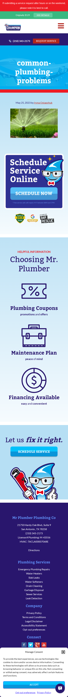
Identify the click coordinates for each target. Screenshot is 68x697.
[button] (63, 652)
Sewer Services (34, 594)
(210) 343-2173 (21, 40)
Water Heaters (34, 573)
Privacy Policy (44, 692)
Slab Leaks (34, 577)
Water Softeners (34, 581)
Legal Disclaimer (34, 621)
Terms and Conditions (34, 617)
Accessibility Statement (34, 625)
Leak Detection (34, 598)
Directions (34, 550)
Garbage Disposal (34, 589)
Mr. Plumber (12, 27)
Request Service (46, 41)
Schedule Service (34, 451)
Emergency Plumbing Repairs (34, 569)
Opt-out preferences (25, 692)
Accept (34, 684)
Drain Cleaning (34, 585)
